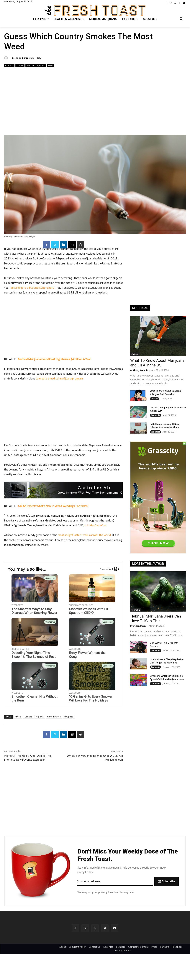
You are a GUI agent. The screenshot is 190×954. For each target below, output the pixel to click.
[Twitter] (55, 244)
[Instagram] (85, 928)
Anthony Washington (141, 370)
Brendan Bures (20, 57)
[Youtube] (114, 928)
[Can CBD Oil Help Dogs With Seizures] (138, 647)
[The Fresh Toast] (95, 10)
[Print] (80, 244)
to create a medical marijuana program (59, 378)
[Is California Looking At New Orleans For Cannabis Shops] (138, 428)
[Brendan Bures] (6, 58)
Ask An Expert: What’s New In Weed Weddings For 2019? (53, 506)
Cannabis (9, 65)
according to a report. (32, 287)
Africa (18, 716)
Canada (28, 716)
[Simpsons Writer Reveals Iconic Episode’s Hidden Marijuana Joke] (138, 680)
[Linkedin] (63, 244)
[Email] (72, 244)
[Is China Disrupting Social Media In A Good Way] (138, 412)
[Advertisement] (95, 101)
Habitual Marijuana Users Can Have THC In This (155, 618)
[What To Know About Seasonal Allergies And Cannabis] (138, 395)
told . (95, 525)
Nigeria (40, 716)
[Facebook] (46, 244)
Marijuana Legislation (36, 65)
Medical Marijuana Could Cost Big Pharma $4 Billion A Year (54, 359)
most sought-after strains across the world (84, 535)
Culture (20, 65)
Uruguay (68, 716)
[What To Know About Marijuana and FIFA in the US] (158, 336)
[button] (181, 19)
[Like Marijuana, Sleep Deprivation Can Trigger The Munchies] (138, 663)
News (50, 65)
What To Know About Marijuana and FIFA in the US (157, 362)
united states (54, 716)
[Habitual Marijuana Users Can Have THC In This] (158, 591)
